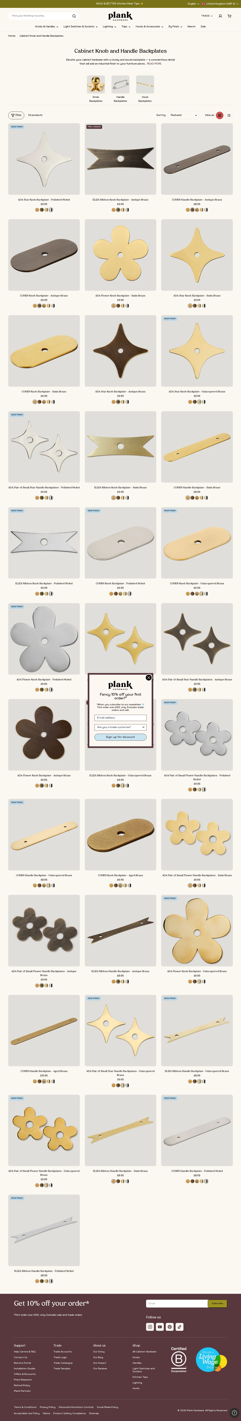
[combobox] (119, 727)
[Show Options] (143, 727)
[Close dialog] (148, 677)
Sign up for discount (120, 737)
